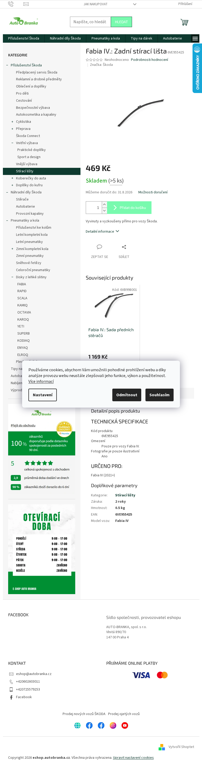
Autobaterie (25, 206)
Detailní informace (100, 231)
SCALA (22, 298)
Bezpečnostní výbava (33, 107)
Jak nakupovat (96, 4)
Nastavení (42, 395)
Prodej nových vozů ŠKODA (84, 714)
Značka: (101, 64)
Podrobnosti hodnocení (149, 59)
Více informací (41, 381)
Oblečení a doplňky (31, 86)
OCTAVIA (24, 312)
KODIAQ (23, 340)
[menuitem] (23, 38)
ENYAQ (22, 347)
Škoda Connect (28, 136)
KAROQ (23, 319)
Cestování (24, 100)
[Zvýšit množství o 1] (104, 205)
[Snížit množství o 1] (104, 211)
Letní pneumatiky (29, 241)
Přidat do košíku (133, 207)
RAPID (22, 291)
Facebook (24, 697)
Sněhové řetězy (28, 263)
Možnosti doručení (153, 192)
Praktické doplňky (31, 150)
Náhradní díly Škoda (26, 192)
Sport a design (29, 157)
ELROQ (22, 355)
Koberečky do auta (31, 178)
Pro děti (22, 93)
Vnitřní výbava (27, 143)
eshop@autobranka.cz (34, 674)
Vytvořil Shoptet (181, 747)
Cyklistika (23, 121)
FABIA (21, 284)
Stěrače (22, 199)
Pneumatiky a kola (25, 220)
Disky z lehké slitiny (31, 277)
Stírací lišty (24, 171)
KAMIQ (22, 305)
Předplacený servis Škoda (36, 72)
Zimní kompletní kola (32, 249)
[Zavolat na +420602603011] (16, 4)
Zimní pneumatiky (30, 255)
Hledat (121, 21)
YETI (20, 326)
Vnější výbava (26, 164)
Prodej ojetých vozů (124, 714)
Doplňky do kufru (29, 185)
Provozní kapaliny (30, 213)
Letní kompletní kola (32, 234)
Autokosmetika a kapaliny (36, 114)
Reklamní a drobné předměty (39, 79)
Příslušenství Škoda (26, 65)
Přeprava (23, 128)
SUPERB (23, 333)
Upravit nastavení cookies (133, 757)
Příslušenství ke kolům (33, 227)
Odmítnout (126, 395)
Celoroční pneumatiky (33, 270)
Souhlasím (159, 395)
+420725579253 (28, 689)
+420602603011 (28, 681)
